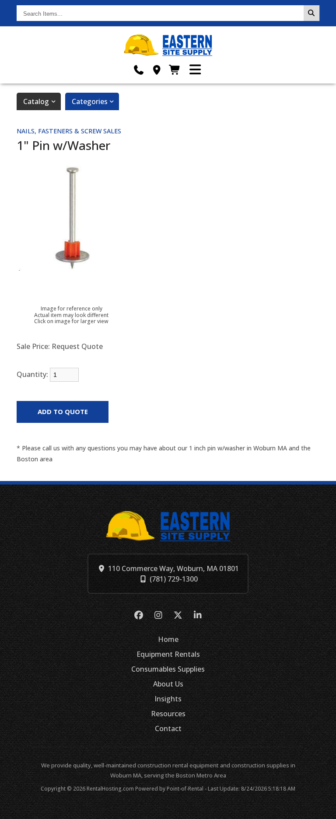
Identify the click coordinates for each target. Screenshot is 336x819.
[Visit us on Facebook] (138, 615)
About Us (168, 684)
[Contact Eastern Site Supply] (157, 70)
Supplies (168, 669)
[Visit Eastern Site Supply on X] (177, 615)
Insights (168, 699)
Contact (168, 728)
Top (324, 809)
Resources (168, 713)
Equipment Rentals (168, 654)
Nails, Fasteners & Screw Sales (69, 131)
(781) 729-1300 (174, 579)
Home (168, 639)
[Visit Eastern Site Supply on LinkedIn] (197, 615)
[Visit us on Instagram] (158, 615)
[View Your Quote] (175, 70)
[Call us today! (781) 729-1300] (139, 70)
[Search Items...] (311, 13)
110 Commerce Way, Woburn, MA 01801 (173, 568)
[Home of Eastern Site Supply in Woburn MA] (168, 45)
